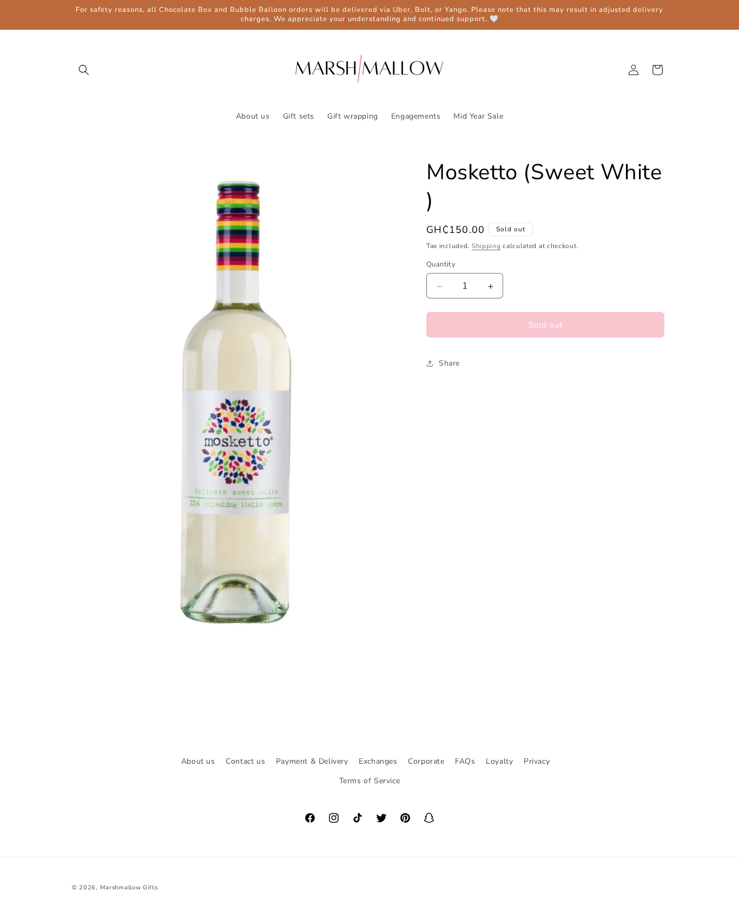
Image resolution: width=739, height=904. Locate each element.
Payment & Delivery (312, 761)
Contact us (245, 761)
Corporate (426, 761)
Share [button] (449, 364)
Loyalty (499, 761)
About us (198, 761)
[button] (84, 70)
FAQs (465, 761)
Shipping (486, 246)
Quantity (441, 265)
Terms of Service (369, 780)
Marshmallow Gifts (129, 887)
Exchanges (378, 761)
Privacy (537, 761)
